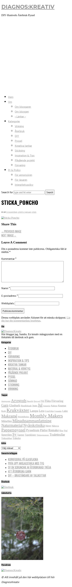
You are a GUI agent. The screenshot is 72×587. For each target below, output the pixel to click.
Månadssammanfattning (31, 420)
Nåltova (55, 426)
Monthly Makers (46, 415)
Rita (61, 430)
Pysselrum (32, 430)
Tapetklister (30, 434)
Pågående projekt (25, 160)
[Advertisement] (36, 55)
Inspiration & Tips (24, 155)
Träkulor (17, 438)
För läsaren (21, 179)
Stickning (20, 150)
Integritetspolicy (24, 184)
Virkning (19, 126)
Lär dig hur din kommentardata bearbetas (35, 319)
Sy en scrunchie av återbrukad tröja (29, 467)
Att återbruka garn (19, 471)
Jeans (34, 405)
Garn (4, 405)
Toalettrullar (57, 434)
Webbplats (7, 303)
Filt (42, 401)
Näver (48, 425)
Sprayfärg (6, 434)
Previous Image (11, 231)
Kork (3, 411)
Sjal (65, 430)
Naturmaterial (12, 425)
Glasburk (14, 405)
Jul (40, 405)
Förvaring (20, 165)
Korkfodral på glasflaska (23, 459)
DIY (17, 135)
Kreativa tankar (23, 145)
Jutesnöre (46, 406)
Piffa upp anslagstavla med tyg (26, 463)
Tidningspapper (43, 435)
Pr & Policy (14, 169)
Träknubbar (6, 438)
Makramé (9, 416)
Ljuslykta (49, 411)
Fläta (48, 401)
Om (10, 101)
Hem (10, 96)
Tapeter (20, 434)
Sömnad (12, 381)
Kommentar (8, 258)
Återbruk (19, 131)
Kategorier (14, 121)
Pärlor (44, 430)
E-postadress (9, 295)
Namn (5, 288)
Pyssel (18, 140)
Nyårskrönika (34, 425)
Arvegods (18, 400)
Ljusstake (58, 411)
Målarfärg (6, 421)
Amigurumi (5, 401)
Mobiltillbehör (23, 417)
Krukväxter (18, 410)
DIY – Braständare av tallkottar (27, 475)
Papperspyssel (13, 430)
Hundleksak (26, 406)
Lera (41, 410)
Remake (53, 430)
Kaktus (54, 406)
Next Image (8, 235)
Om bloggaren (23, 106)
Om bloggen (22, 111)
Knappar (62, 405)
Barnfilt (30, 401)
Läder (65, 411)
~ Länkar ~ (20, 116)
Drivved (37, 401)
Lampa (34, 410)
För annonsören (23, 174)
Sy (14, 434)
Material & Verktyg (19, 369)
